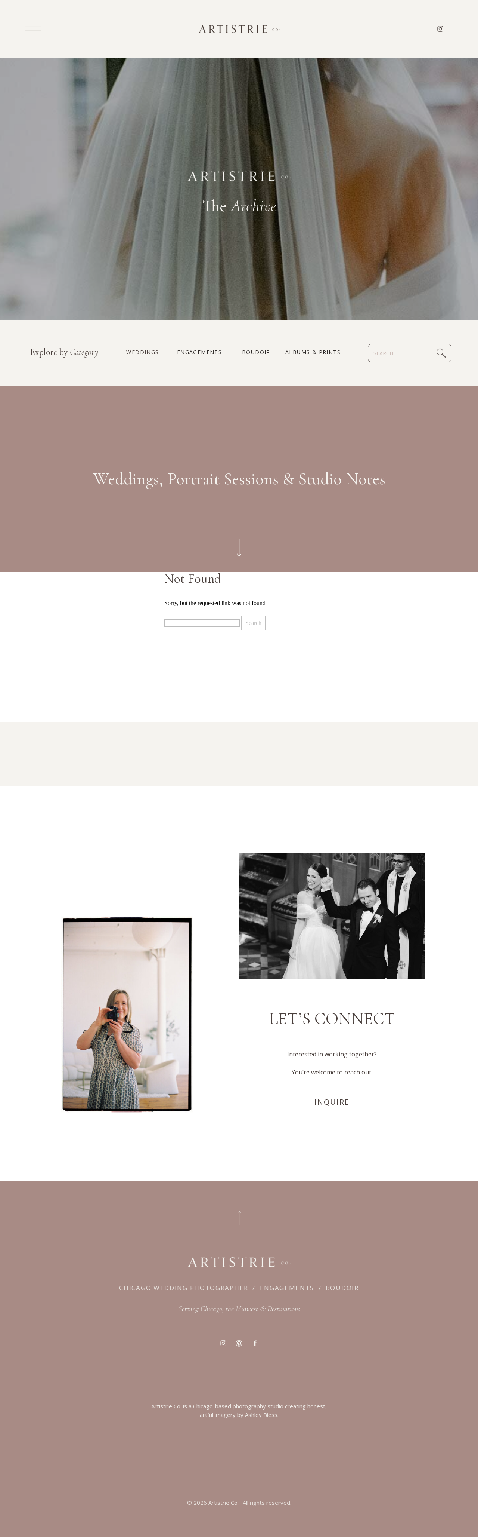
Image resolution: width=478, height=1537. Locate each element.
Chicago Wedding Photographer (183, 1287)
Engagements (287, 1287)
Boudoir (342, 1287)
